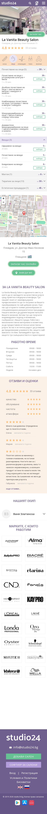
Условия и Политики (23, 778)
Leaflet (32, 236)
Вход (12, 773)
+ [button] (3, 198)
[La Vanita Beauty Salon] (20, 787)
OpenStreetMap (41, 236)
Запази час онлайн (23, 264)
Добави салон (23, 756)
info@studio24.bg (25, 747)
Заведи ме (25, 272)
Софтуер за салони (23, 765)
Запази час (36, 34)
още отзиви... (13, 488)
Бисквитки (23, 782)
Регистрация (29, 773)
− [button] (3, 202)
